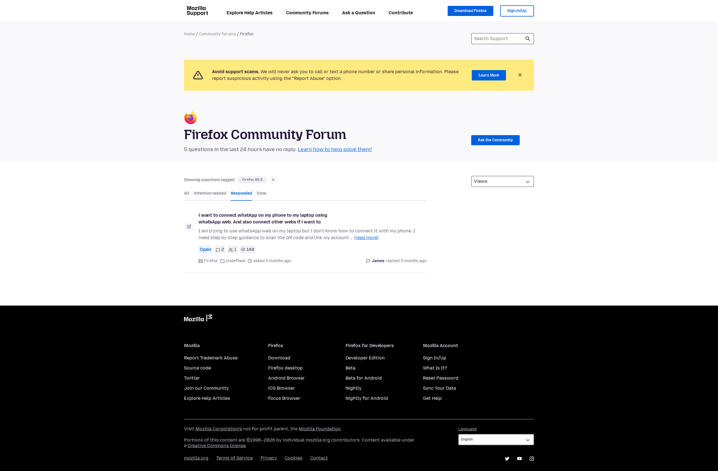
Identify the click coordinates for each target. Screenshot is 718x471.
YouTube (519, 458)
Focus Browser (284, 398)
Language (467, 429)
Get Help (432, 398)
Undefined (235, 260)
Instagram (532, 458)
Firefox (211, 260)
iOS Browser (281, 388)
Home (189, 34)
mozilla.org (196, 458)
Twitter (192, 378)
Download (279, 358)
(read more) (366, 237)
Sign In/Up (517, 10)
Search (527, 38)
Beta (350, 368)
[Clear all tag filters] (273, 180)
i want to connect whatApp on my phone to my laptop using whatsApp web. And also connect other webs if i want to (263, 219)
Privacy (269, 458)
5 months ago (413, 260)
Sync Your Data (439, 388)
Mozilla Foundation (320, 428)
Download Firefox (470, 10)
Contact (319, 458)
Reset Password (440, 378)
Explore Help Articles (250, 12)
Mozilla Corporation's (218, 428)
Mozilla (198, 319)
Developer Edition (365, 358)
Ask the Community (495, 140)
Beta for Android (364, 378)
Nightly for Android (367, 398)
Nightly (354, 388)
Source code (197, 368)
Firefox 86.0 (252, 180)
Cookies (293, 458)
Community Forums (307, 12)
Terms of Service (234, 458)
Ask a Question (358, 12)
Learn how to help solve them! (335, 149)
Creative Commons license (217, 445)
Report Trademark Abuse (211, 358)
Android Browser (286, 378)
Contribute (401, 12)
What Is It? (435, 368)
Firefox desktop (285, 368)
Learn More (488, 75)
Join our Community (206, 388)
